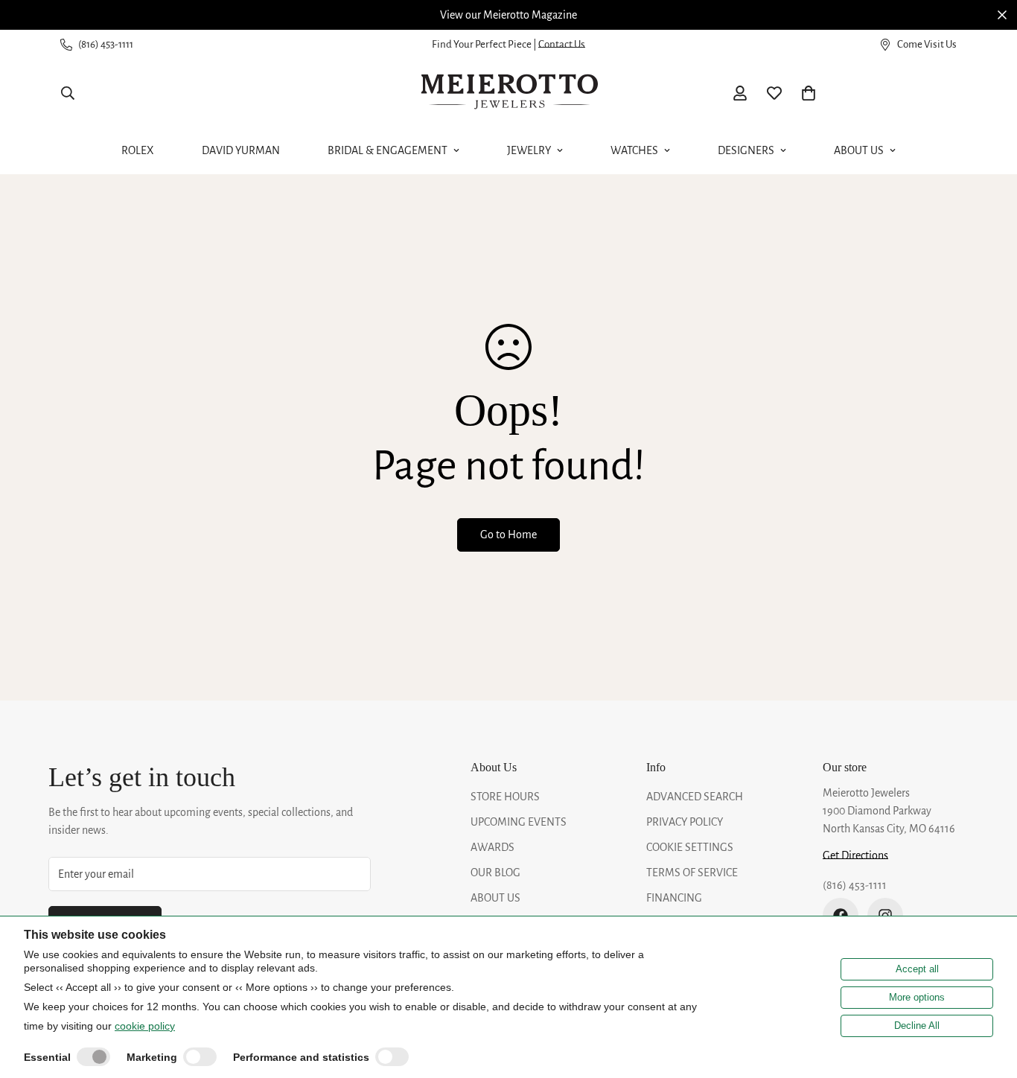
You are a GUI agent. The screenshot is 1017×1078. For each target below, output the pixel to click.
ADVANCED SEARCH (694, 797)
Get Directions (855, 855)
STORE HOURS (505, 797)
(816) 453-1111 (855, 885)
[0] (808, 93)
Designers (746, 150)
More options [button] (917, 997)
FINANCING (674, 898)
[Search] (67, 93)
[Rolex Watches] (905, 93)
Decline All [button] (917, 1025)
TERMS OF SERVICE (692, 872)
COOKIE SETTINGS (689, 847)
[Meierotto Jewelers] (508, 93)
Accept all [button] (917, 969)
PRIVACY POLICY (684, 822)
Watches (634, 150)
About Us (859, 150)
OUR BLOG (495, 872)
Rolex (137, 150)
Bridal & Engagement (387, 150)
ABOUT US (495, 898)
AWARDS (492, 847)
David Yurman (241, 150)
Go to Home (508, 534)
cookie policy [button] (145, 1026)
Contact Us (561, 44)
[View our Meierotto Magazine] (508, 15)
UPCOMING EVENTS (519, 822)
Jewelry (529, 150)
